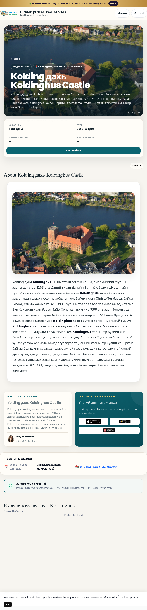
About (139, 13)
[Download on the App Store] (93, 421)
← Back (15, 59)
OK (8, 604)
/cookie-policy (127, 597)
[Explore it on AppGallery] (109, 430)
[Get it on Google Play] (125, 421)
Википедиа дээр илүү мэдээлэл (99, 466)
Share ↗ (136, 165)
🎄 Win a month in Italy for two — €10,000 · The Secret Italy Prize (72, 3)
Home (122, 13)
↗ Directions (73, 150)
